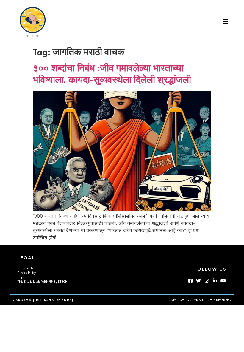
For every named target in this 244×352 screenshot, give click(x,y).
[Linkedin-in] (215, 280)
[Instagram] (207, 280)
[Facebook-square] (190, 280)
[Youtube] (223, 280)
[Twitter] (198, 280)
